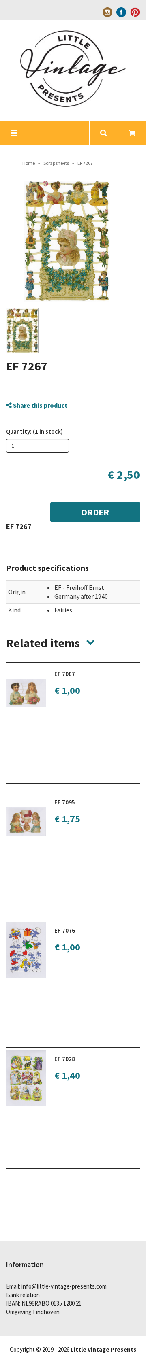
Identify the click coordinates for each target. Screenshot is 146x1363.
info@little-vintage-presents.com (64, 1286)
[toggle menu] (14, 133)
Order (95, 512)
